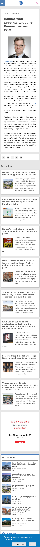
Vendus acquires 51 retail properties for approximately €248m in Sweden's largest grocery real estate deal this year (20, 386)
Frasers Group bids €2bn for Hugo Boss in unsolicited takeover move (19, 357)
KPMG (33, 103)
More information (19, 544)
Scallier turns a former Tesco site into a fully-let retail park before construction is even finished (19, 294)
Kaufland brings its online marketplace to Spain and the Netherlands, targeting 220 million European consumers (19, 325)
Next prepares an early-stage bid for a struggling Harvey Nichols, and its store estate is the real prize (18, 264)
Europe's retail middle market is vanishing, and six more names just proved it (19, 231)
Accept (32, 544)
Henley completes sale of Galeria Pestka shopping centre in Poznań (19, 173)
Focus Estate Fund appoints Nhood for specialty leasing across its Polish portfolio (19, 201)
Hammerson (8, 61)
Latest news (8, 458)
